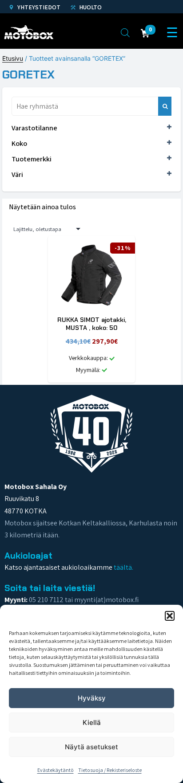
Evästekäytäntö (55, 770)
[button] (169, 615)
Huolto (90, 7)
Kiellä (92, 722)
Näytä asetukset (91, 747)
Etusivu (12, 58)
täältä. (123, 567)
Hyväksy (92, 698)
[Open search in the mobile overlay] (125, 32)
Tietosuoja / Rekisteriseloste (110, 770)
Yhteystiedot (38, 7)
